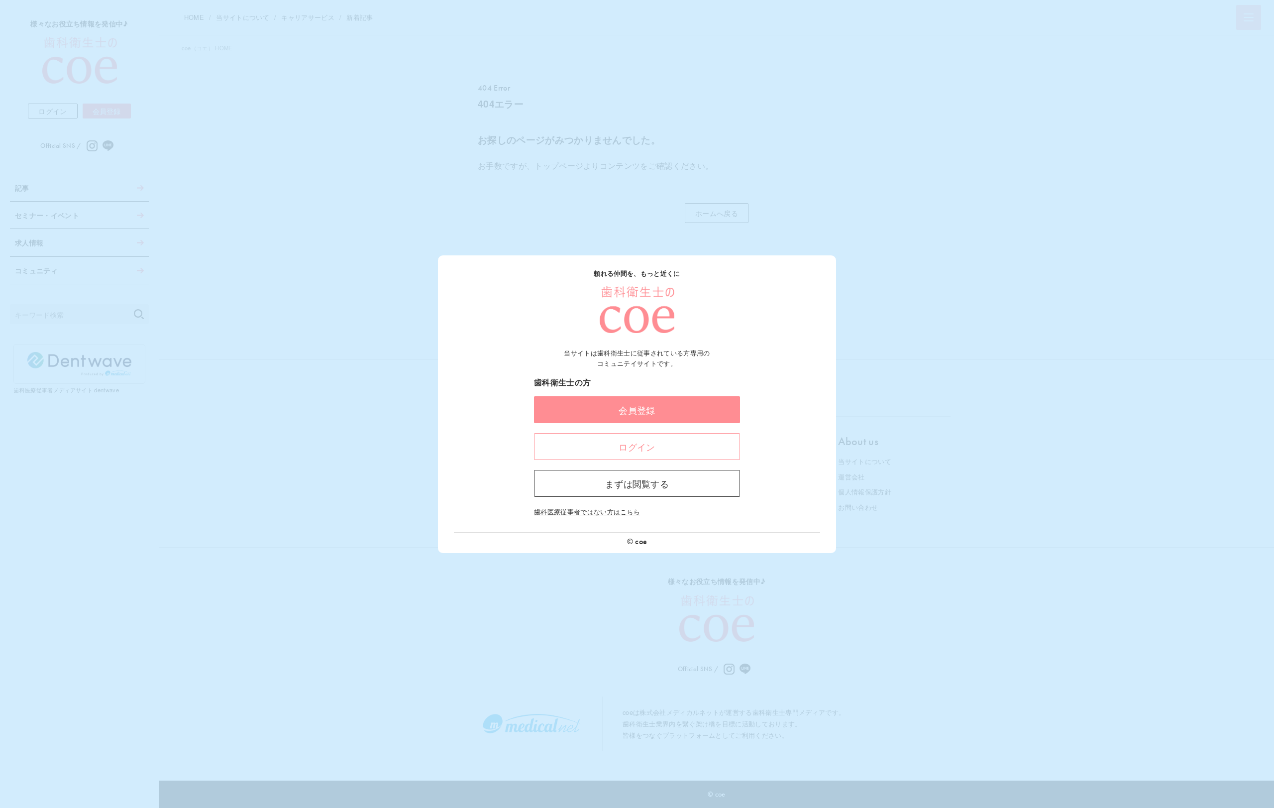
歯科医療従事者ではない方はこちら (587, 511)
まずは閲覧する (637, 483)
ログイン (637, 446)
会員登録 (637, 409)
